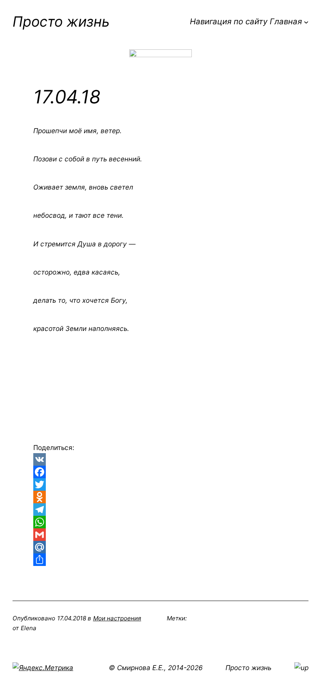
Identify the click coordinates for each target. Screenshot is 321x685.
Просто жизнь (61, 21)
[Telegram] (160, 509)
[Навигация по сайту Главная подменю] (306, 21)
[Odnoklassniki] (160, 497)
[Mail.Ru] (160, 547)
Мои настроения (117, 618)
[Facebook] (160, 472)
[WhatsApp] (160, 522)
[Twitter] (160, 484)
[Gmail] (160, 534)
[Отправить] (160, 559)
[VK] (160, 459)
